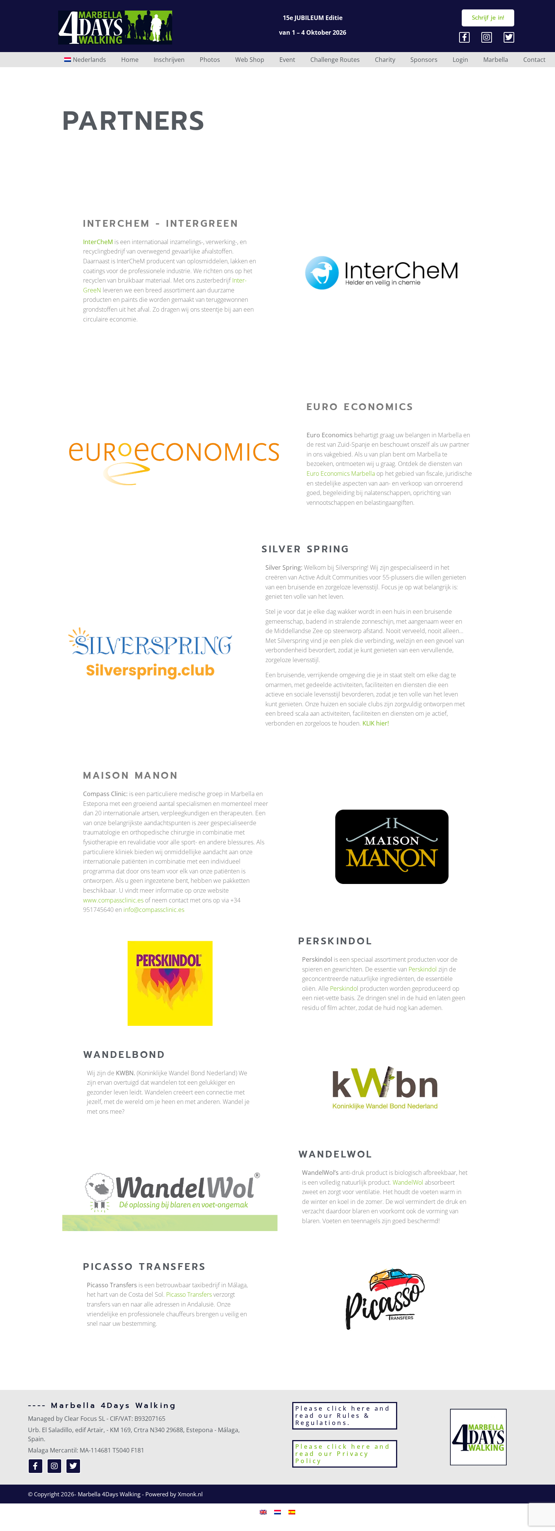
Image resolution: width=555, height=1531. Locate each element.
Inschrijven (169, 59)
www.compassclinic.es (113, 900)
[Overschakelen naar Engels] (263, 1511)
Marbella (495, 59)
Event (287, 59)
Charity (385, 59)
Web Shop (249, 59)
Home (130, 59)
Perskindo (343, 988)
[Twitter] (509, 37)
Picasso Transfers (189, 1294)
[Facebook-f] (464, 37)
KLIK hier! (375, 723)
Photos (210, 59)
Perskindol (423, 969)
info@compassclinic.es (153, 909)
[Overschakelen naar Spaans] (292, 1511)
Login (460, 59)
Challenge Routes (335, 59)
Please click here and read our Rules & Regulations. (343, 1415)
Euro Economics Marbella (341, 473)
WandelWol (408, 1182)
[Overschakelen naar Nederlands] (277, 1511)
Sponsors (424, 59)
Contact (534, 59)
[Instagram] (486, 37)
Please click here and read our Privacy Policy (343, 1453)
